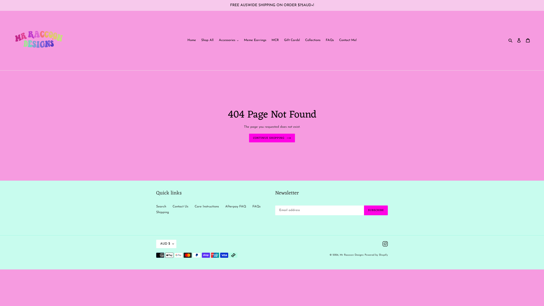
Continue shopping (269, 138)
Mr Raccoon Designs (352, 255)
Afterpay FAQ (235, 206)
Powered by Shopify (376, 255)
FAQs (256, 206)
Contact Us (180, 206)
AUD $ (165, 243)
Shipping (162, 212)
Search (161, 206)
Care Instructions (207, 206)
